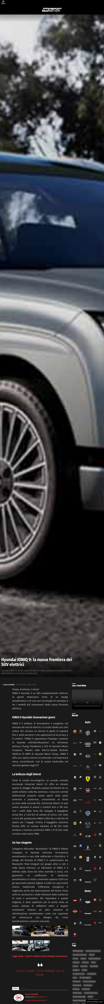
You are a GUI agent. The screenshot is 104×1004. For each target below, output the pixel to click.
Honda (84, 966)
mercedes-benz (91, 993)
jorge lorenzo (79, 974)
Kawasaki (92, 974)
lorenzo (77, 981)
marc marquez (89, 981)
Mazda (76, 989)
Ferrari (85, 962)
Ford (76, 966)
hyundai (94, 966)
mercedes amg (79, 997)
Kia (75, 978)
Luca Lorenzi (31, 994)
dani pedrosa (95, 959)
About (15, 988)
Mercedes (77, 993)
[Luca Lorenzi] (19, 1000)
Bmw (84, 959)
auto (76, 959)
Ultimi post (25, 988)
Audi (92, 955)
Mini (91, 997)
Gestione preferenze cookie (95, 1002)
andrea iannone (80, 955)
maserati (88, 985)
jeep (85, 970)
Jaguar (76, 970)
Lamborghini (86, 978)
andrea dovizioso (93, 951)
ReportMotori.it (41, 997)
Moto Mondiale (80, 1000)
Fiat (94, 962)
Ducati (76, 962)
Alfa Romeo (78, 951)
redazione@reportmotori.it (36, 1000)
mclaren (86, 989)
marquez (77, 985)
